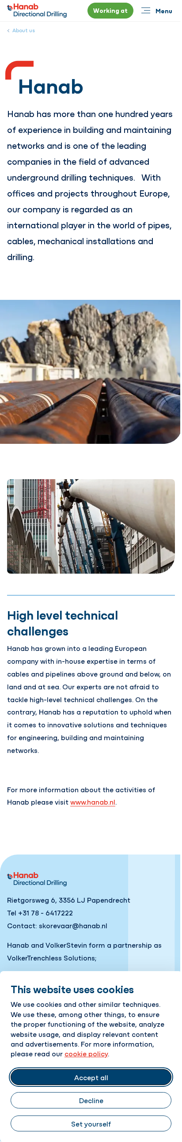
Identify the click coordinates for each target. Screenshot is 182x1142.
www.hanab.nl (92, 801)
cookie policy (86, 1053)
